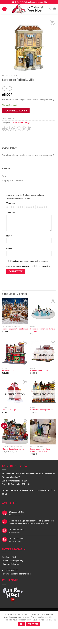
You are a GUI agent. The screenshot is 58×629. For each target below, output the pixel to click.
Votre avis (11, 212)
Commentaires (14, 515)
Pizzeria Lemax (8, 370)
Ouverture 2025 (16, 511)
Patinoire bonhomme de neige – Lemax (42, 330)
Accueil (6, 76)
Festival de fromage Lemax (41, 410)
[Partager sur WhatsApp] (4, 129)
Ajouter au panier (16, 110)
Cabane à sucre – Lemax (40, 370)
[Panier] (54, 9)
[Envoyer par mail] (19, 129)
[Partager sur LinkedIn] (29, 129)
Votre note (11, 203)
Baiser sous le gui (9, 410)
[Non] (54, 621)
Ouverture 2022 (16, 538)
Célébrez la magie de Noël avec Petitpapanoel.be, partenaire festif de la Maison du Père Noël (31, 521)
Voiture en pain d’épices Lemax (15, 329)
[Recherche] (50, 8)
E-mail (9, 248)
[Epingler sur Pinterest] (24, 129)
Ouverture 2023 (16, 529)
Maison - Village (24, 122)
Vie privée (33, 624)
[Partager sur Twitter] (14, 129)
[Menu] (4, 9)
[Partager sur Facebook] (9, 129)
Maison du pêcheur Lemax (13, 449)
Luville (16, 76)
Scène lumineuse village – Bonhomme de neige (41, 450)
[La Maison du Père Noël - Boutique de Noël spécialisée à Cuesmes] (28, 9)
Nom (9, 236)
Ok (21, 624)
